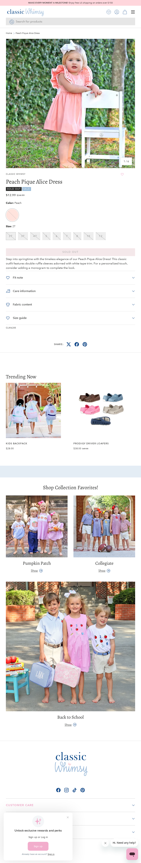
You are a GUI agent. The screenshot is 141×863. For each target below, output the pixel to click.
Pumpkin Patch (37, 563)
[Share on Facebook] (77, 344)
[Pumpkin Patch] (37, 526)
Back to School (70, 717)
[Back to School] (70, 646)
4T (35, 236)
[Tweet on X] (69, 344)
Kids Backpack (16, 443)
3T (23, 236)
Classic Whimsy (16, 174)
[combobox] (70, 21)
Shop (34, 570)
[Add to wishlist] (122, 174)
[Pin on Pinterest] (85, 344)
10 (88, 236)
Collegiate (104, 563)
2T (11, 236)
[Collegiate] (104, 526)
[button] (125, 12)
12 (100, 236)
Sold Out (70, 252)
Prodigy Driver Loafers (91, 443)
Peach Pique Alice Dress (28, 33)
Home (9, 33)
